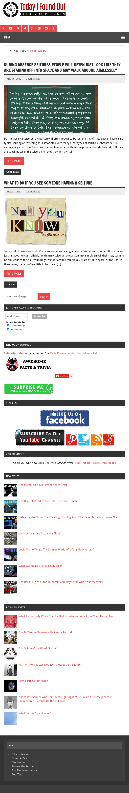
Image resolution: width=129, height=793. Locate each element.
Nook (96, 462)
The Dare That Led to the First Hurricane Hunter (48, 501)
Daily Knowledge (18, 326)
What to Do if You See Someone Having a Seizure (48, 183)
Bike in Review (20, 754)
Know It (10, 284)
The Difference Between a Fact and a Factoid (45, 632)
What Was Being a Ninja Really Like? (40, 565)
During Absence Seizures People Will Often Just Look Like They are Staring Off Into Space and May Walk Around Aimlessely (62, 67)
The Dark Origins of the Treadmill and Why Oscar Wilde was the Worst (61, 582)
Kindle (86, 462)
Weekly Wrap (16, 330)
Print (77, 462)
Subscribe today (14, 353)
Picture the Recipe (23, 766)
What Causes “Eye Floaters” (35, 713)
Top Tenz (17, 774)
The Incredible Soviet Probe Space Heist (43, 485)
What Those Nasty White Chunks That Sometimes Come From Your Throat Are (66, 616)
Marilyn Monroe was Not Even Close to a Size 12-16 (50, 664)
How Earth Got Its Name (33, 680)
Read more (14, 161)
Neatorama (18, 762)
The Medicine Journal (25, 770)
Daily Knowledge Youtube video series (73, 353)
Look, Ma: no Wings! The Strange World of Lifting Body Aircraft (57, 549)
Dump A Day (19, 758)
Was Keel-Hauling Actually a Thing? (40, 533)
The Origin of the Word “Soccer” (38, 648)
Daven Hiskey (33, 78)
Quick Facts (12, 171)
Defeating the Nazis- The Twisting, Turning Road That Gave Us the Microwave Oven (69, 517)
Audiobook (109, 462)
